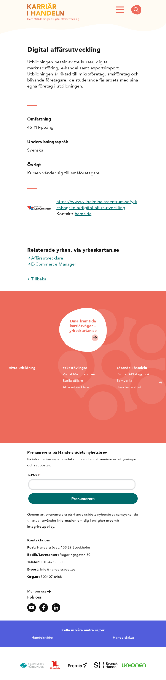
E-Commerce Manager (53, 264)
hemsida (83, 213)
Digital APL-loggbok (133, 374)
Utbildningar (42, 18)
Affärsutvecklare (47, 258)
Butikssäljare (73, 380)
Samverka (124, 380)
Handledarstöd (129, 387)
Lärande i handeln (132, 368)
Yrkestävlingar (75, 368)
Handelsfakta (123, 637)
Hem (30, 18)
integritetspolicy (40, 526)
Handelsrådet (43, 637)
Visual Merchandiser (79, 374)
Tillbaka (38, 278)
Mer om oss (37, 591)
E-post (34, 475)
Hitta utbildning (22, 368)
